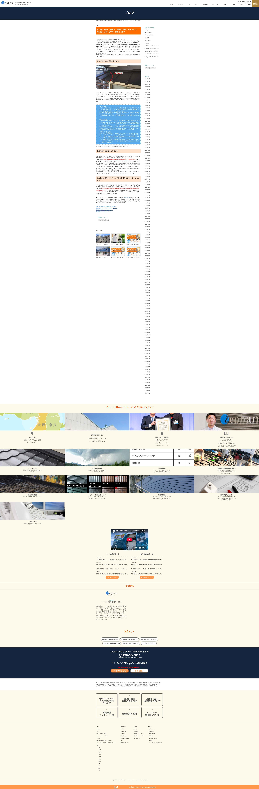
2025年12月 (147, 94)
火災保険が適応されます (107, 701)
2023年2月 (147, 181)
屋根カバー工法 (152, 733)
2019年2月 (147, 298)
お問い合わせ (121, 671)
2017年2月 (147, 361)
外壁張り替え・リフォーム (139, 733)
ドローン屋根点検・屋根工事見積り (155, 742)
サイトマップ (123, 733)
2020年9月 (147, 247)
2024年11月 (147, 126)
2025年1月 (147, 123)
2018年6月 (147, 319)
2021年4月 (147, 229)
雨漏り (107, 220)
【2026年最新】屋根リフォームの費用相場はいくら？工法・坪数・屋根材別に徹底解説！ (115, 559)
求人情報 (135, 726)
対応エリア (226, 4)
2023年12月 (147, 155)
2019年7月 (147, 284)
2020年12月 (147, 240)
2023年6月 (147, 171)
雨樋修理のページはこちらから (103, 211)
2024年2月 (147, 150)
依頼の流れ (99, 738)
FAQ (234, 4)
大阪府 (99, 747)
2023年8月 (147, 166)
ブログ (249, 4)
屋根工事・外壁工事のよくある (104, 740)
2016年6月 (147, 377)
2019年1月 (147, 300)
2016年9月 (147, 369)
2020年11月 (147, 242)
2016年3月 (147, 385)
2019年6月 (147, 287)
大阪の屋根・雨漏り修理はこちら (110, 639)
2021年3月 (147, 232)
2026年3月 (147, 86)
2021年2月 (147, 234)
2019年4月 (147, 292)
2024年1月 (147, 152)
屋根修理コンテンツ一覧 (106, 713)
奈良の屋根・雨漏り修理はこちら (112, 643)
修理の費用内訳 (129, 700)
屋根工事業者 (123, 726)
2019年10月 (147, 276)
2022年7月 (147, 200)
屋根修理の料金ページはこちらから (104, 210)
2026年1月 (147, 92)
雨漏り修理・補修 (137, 738)
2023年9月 (147, 163)
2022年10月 (147, 192)
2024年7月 (147, 137)
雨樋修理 (150, 735)
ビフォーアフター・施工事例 (102, 735)
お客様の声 (205, 4)
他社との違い (148, 32)
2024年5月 (147, 142)
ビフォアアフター (149, 35)
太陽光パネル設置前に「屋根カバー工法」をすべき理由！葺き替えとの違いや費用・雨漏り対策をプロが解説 (119, 573)
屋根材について (152, 714)
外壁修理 (101, 220)
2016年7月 (147, 374)
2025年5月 (147, 113)
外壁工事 (147, 43)
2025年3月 (147, 118)
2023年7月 (147, 168)
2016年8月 (147, 372)
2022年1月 (147, 213)
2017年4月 (147, 356)
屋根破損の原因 (129, 713)
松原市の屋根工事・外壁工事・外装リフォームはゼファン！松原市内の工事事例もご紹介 (115, 568)
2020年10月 (147, 245)
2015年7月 (147, 393)
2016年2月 (147, 387)
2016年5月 (147, 379)
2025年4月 (147, 115)
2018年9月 (147, 311)
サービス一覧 (180, 4)
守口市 (100, 754)
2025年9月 (147, 102)
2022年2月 (147, 211)
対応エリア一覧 (149, 643)
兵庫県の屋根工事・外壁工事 (152, 48)
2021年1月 (147, 237)
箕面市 (100, 761)
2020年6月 (147, 255)
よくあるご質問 (123, 731)
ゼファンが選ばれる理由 (101, 733)
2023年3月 (147, 179)
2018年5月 (147, 321)
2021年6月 (147, 224)
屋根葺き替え (151, 731)
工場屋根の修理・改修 (125, 742)
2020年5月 (147, 258)
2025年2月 (147, 121)
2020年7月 (147, 253)
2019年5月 (147, 290)
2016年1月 (147, 390)
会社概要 (241, 4)
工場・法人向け (215, 4)
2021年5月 (147, 226)
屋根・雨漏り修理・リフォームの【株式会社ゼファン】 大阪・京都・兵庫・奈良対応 (132, 780)
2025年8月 (147, 105)
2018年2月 (147, 329)
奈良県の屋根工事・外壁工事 (152, 51)
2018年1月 (147, 332)
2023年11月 (147, 158)
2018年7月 (147, 316)
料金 (189, 4)
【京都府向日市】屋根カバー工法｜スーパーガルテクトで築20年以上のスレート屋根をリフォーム (151, 573)
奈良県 (99, 770)
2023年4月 (147, 176)
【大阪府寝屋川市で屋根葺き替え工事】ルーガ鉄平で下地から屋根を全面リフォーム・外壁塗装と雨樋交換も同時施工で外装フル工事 (159, 564)
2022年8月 (147, 197)
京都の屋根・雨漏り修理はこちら (129, 639)
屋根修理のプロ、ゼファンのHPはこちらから (106, 208)
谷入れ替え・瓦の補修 (153, 738)
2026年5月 (147, 84)
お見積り (140, 671)
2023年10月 (147, 160)
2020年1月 (147, 269)
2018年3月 (147, 327)
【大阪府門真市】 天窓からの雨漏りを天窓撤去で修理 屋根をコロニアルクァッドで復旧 (149, 559)
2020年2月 (147, 266)
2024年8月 (147, 134)
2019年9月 (147, 279)
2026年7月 (147, 81)
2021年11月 (147, 216)
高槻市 (100, 756)
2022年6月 (147, 203)
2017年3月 (147, 358)
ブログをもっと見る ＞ (112, 577)
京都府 (99, 763)
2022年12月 (147, 187)
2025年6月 (147, 110)
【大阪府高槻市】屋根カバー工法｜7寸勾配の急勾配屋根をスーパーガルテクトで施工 (149, 568)
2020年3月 (147, 263)
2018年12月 (147, 303)
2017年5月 (147, 353)
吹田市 (100, 759)
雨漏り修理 (127, 197)
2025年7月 (147, 108)
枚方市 (100, 749)
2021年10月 (147, 218)
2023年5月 (147, 174)
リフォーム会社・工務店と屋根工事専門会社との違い (106, 742)
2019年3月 (147, 295)
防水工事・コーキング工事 (139, 735)
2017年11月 (147, 337)
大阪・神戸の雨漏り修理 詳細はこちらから (106, 206)
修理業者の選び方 (152, 700)
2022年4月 (147, 205)
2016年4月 (147, 382)
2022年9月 (147, 195)
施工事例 (196, 4)
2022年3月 (147, 208)
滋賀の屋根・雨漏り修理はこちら (131, 643)
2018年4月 (147, 324)
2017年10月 (147, 340)
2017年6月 (147, 350)
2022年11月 (147, 189)
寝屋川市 (100, 752)
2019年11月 (147, 274)
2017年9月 (147, 343)
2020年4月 (147, 261)
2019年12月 (147, 271)
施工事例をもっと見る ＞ (147, 577)
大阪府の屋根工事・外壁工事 (152, 45)
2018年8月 (147, 313)
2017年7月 (147, 348)
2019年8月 (147, 282)
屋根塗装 (150, 740)
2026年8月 (147, 78)
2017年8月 (147, 345)
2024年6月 (147, 139)
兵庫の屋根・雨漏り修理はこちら (149, 639)
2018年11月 (147, 306)
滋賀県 (99, 768)
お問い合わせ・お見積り (125, 738)
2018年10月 (147, 308)
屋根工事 (147, 37)
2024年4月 (147, 145)
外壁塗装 (136, 731)
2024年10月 (147, 129)
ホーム (171, 4)
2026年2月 (147, 89)
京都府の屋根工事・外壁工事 (152, 53)
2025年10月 (147, 100)
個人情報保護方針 (124, 735)
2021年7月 (147, 221)
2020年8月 (147, 250)
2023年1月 (147, 184)
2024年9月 (147, 131)
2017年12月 (147, 335)
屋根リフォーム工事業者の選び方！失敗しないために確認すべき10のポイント (112, 564)
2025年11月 (147, 97)
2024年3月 (147, 147)
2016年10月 (147, 366)
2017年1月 (147, 364)
